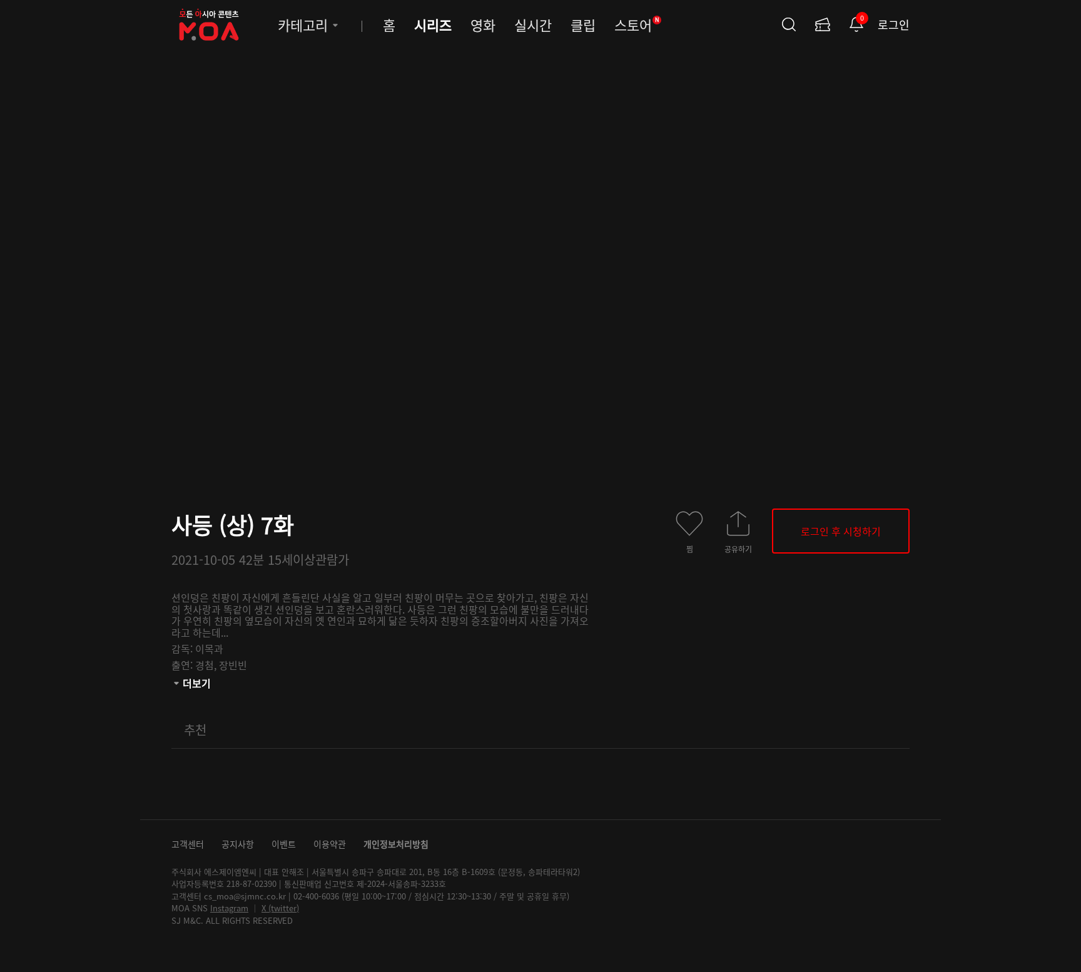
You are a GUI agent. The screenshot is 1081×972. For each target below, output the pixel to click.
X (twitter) (280, 908)
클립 (583, 24)
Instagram (229, 908)
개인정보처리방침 (396, 844)
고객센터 (187, 844)
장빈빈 (233, 664)
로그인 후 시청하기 (841, 531)
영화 (482, 24)
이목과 (209, 648)
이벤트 (284, 844)
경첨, (207, 664)
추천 (195, 730)
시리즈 (433, 24)
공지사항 (237, 844)
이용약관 (329, 844)
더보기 (197, 683)
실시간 (533, 24)
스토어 (636, 24)
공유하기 (738, 549)
